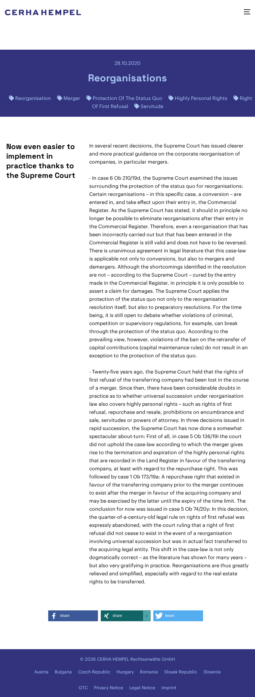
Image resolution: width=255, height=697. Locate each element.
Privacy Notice (108, 687)
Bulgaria (63, 672)
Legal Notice (142, 687)
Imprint (168, 687)
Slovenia (212, 672)
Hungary (125, 672)
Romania (149, 672)
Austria (41, 672)
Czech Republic (94, 672)
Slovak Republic (180, 672)
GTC (83, 687)
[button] (73, 615)
